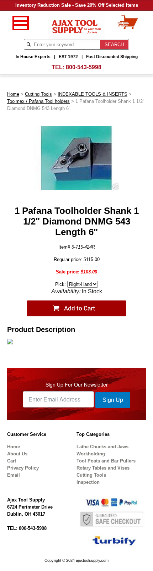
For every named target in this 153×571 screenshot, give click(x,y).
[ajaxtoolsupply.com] (76, 26)
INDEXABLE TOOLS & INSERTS (92, 94)
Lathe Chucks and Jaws (102, 446)
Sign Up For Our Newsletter (77, 384)
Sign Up (112, 400)
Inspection (88, 482)
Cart (11, 461)
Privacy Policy (23, 468)
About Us (17, 453)
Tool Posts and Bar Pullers (106, 461)
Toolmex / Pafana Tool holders (38, 101)
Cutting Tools (38, 94)
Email (13, 475)
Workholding (90, 453)
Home (13, 94)
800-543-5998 (83, 67)
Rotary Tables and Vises (103, 468)
